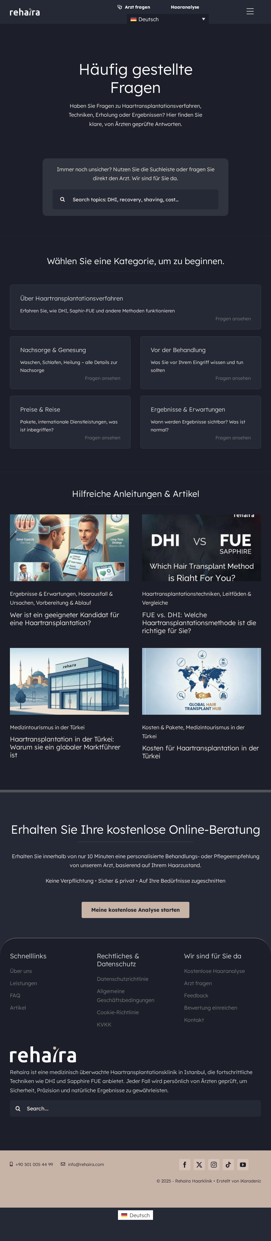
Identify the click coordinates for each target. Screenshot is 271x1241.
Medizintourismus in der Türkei (47, 727)
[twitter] (199, 1164)
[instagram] (213, 1164)
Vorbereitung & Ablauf (63, 602)
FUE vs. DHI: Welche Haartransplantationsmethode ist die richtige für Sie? (199, 623)
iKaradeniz (250, 1180)
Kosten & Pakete (162, 727)
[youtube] (243, 1164)
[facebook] (184, 1164)
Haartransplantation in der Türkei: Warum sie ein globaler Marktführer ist (65, 747)
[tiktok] (228, 1164)
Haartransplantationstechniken (181, 593)
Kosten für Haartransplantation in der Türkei (200, 752)
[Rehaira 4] (25, 11)
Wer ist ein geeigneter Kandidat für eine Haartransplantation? (64, 619)
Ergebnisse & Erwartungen (43, 593)
